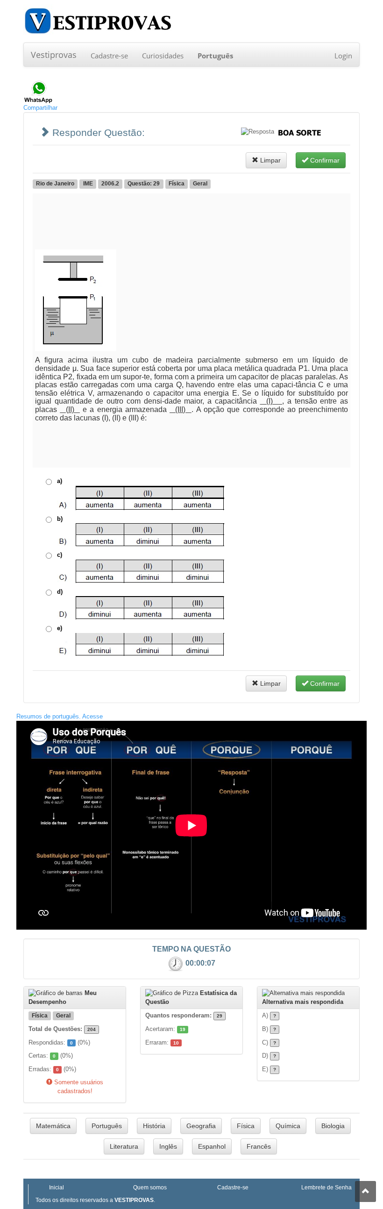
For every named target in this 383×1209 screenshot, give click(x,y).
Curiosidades (163, 55)
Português (107, 1126)
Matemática (53, 1126)
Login (343, 55)
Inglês (168, 1146)
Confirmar (324, 160)
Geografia (201, 1126)
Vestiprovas (54, 54)
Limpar (269, 160)
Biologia (333, 1126)
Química (288, 1126)
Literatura (124, 1146)
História (154, 1126)
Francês (259, 1146)
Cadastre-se (109, 55)
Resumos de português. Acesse (59, 716)
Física (246, 1126)
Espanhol (212, 1146)
